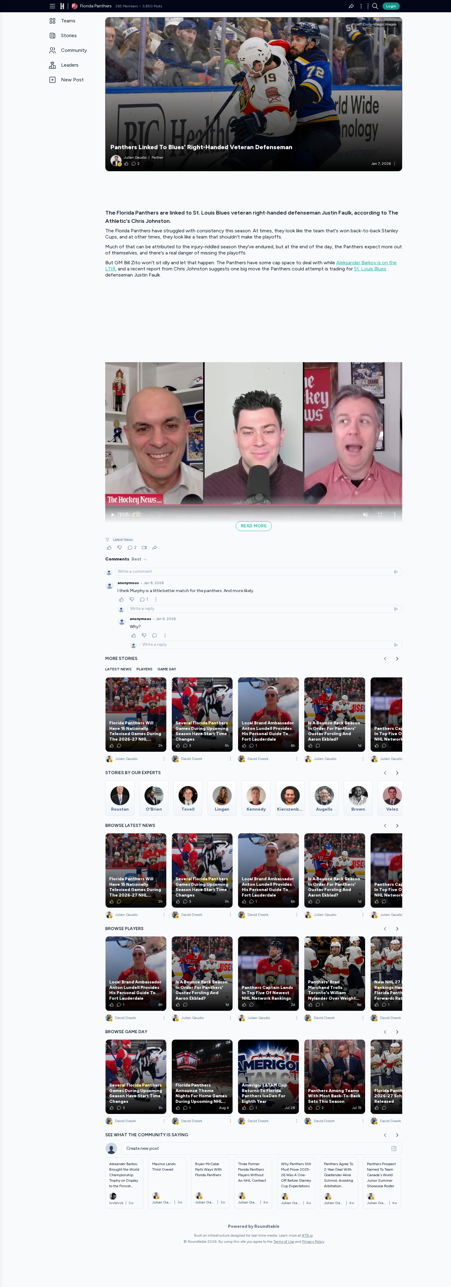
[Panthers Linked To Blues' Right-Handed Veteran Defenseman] (254, 94)
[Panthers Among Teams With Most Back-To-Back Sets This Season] (334, 1077)
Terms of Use (283, 1241)
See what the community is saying (146, 1135)
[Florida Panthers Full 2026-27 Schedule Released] (401, 1077)
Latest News (123, 539)
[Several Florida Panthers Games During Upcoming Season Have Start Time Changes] (202, 714)
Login (391, 6)
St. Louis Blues (370, 269)
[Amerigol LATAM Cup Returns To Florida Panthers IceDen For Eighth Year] (268, 1077)
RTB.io (307, 1235)
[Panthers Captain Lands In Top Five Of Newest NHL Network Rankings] (401, 714)
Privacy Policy (313, 1241)
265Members (126, 6)
